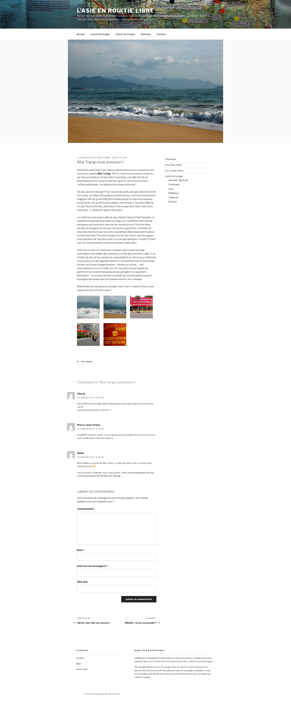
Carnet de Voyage (100, 34)
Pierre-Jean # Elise (114, 158)
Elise (78, 663)
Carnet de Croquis (125, 34)
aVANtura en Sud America (147, 658)
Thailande (173, 197)
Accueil (81, 34)
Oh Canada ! (140, 667)
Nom (80, 550)
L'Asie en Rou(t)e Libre (115, 10)
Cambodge (174, 184)
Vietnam (86, 362)
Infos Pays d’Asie (173, 165)
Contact (161, 34)
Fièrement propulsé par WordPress (102, 694)
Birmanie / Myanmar (178, 180)
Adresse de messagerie (92, 566)
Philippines (173, 193)
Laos (171, 188)
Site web (82, 581)
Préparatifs (170, 159)
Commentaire (85, 508)
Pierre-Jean (82, 669)
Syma (80, 453)
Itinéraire (146, 34)
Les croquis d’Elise (174, 170)
